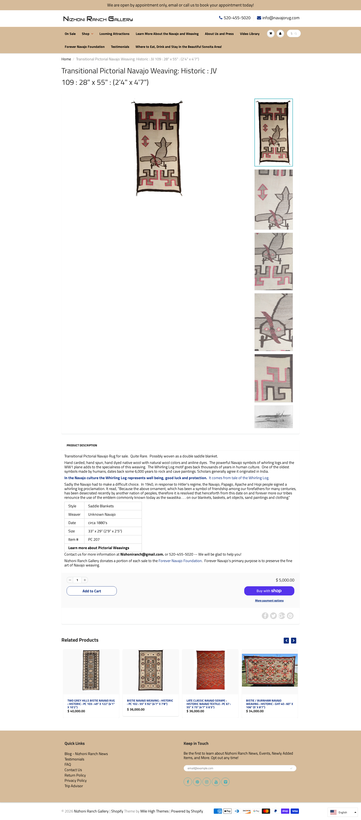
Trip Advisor (74, 786)
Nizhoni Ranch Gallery (91, 811)
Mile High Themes (154, 811)
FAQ (68, 764)
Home (66, 59)
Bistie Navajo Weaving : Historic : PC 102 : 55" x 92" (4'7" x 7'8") (91, 702)
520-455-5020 (237, 18)
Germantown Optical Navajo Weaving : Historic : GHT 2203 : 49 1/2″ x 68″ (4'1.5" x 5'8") (270, 703)
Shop (85, 33)
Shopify (117, 811)
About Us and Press (219, 33)
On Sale (70, 33)
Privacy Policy (76, 780)
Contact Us (73, 770)
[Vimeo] (225, 782)
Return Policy (75, 775)
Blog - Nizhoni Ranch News (86, 754)
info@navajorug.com (281, 18)
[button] (343, 812)
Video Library (249, 33)
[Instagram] (206, 782)
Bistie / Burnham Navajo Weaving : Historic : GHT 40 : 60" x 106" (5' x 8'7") (210, 703)
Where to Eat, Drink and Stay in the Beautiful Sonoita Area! (179, 46)
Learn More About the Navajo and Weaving (167, 33)
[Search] (295, 33)
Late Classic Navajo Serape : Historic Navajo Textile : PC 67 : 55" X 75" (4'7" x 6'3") (149, 703)
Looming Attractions (114, 33)
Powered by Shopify (187, 811)
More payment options (269, 600)
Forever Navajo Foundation (85, 46)
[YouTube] (216, 782)
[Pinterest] (197, 782)
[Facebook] (188, 782)
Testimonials (120, 46)
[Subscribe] (291, 768)
